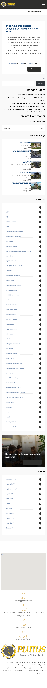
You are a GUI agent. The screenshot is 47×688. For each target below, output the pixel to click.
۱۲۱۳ (7, 212)
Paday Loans (10, 402)
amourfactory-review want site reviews (19, 251)
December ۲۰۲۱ (11, 523)
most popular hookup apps (15, 397)
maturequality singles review (15, 393)
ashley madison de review (14, 266)
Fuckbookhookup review (14, 363)
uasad (8, 417)
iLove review (10, 373)
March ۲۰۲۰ (9, 528)
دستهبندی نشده (11, 427)
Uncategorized (11, 422)
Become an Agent (32, 462)
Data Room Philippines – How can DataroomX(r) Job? (27, 106)
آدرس (23, 609)
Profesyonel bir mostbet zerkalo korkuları (31, 95)
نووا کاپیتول (27, 162)
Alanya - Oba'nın (24, 146)
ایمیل (23, 598)
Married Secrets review (13, 388)
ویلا (24, 148)
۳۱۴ (7, 217)
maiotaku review (11, 383)
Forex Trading (10, 358)
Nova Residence (25, 143)
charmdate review (12, 305)
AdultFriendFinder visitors (14, 232)
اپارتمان (28, 148)
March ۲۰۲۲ (9, 508)
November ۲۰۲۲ (11, 479)
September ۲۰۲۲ (11, 489)
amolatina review (11, 246)
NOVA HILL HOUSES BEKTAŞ (21, 151)
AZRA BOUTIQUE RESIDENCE (21, 183)
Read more (34, 69)
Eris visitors (10, 349)
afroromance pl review (13, 237)
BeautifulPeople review (13, 285)
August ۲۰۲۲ (10, 494)
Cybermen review (11, 329)
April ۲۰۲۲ (9, 504)
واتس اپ (23, 636)
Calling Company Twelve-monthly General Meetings (28, 103)
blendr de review (11, 290)
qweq (7, 412)
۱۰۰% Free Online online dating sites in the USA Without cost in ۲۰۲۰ (25, 99)
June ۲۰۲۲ (9, 499)
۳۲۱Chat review (11, 222)
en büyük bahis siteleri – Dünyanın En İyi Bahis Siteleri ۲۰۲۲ (22, 29)
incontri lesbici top (12, 378)
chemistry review (11, 319)
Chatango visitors (11, 310)
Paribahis (32, 64)
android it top (10, 256)
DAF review (9, 334)
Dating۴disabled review (14, 344)
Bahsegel (9, 271)
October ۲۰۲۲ (10, 484)
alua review (9, 241)
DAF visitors (10, 339)
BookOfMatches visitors (14, 295)
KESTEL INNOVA (25, 172)
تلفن (23, 624)
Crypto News (10, 324)
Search (43, 79)
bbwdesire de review (13, 276)
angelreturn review (12, 261)
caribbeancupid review (13, 300)
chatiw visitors (11, 315)
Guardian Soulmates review (15, 368)
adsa (7, 227)
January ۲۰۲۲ (10, 518)
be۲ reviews (10, 280)
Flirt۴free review (11, 354)
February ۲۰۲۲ (10, 513)
